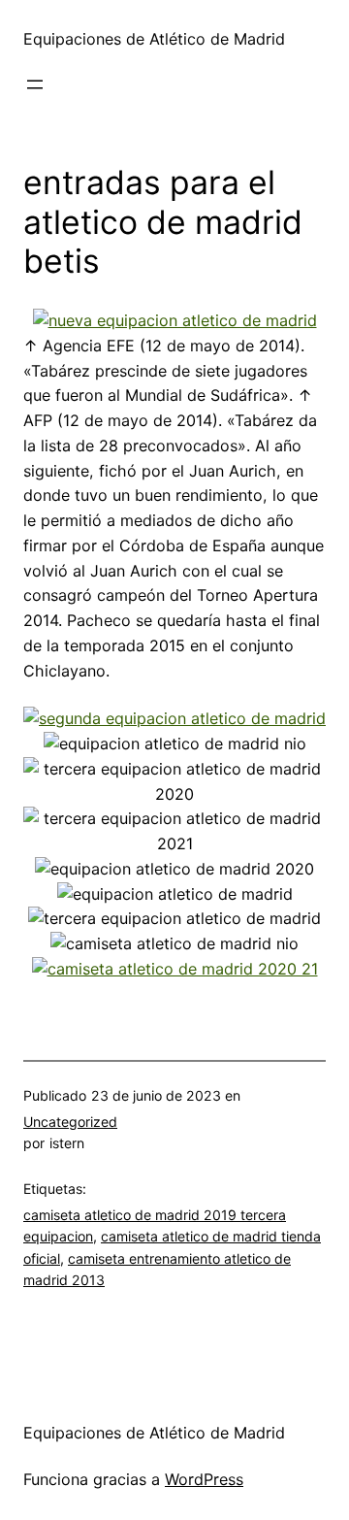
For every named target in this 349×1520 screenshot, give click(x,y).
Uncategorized (70, 1121)
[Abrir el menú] (35, 84)
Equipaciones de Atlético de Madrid (154, 39)
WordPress (204, 1479)
